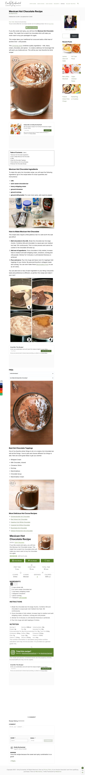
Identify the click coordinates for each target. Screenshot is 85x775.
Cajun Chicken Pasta (74, 79)
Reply (13, 761)
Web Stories (38, 771)
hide (25, 152)
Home (10, 21)
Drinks (13, 21)
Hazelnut (14, 522)
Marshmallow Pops (42, 264)
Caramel (13, 525)
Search (74, 36)
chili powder (23, 597)
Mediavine (58, 771)
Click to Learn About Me (70, 29)
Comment (12, 724)
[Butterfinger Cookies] (76, 89)
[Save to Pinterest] (1, 389)
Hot (18, 522)
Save (48, 560)
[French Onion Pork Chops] (67, 89)
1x (11, 584)
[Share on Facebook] (1, 384)
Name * (13, 738)
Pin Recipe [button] (33, 560)
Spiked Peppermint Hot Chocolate (22, 531)
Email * (32, 738)
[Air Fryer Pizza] (76, 48)
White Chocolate (25, 522)
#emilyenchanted (46, 653)
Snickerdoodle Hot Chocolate (20, 516)
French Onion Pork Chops (66, 99)
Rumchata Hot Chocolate (19, 528)
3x (16, 584)
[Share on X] (1, 386)
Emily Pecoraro (14, 13)
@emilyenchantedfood (29, 653)
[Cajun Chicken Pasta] (76, 68)
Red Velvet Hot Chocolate (19, 519)
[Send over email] (1, 394)
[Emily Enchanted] (15, 3)
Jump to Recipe (32, 27)
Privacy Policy (51, 23)
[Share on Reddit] (1, 391)
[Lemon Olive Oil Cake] (67, 48)
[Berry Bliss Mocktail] (67, 68)
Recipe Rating (13, 721)
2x (13, 584)
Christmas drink (17, 45)
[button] (10, 556)
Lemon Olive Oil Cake (65, 59)
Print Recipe (18, 560)
